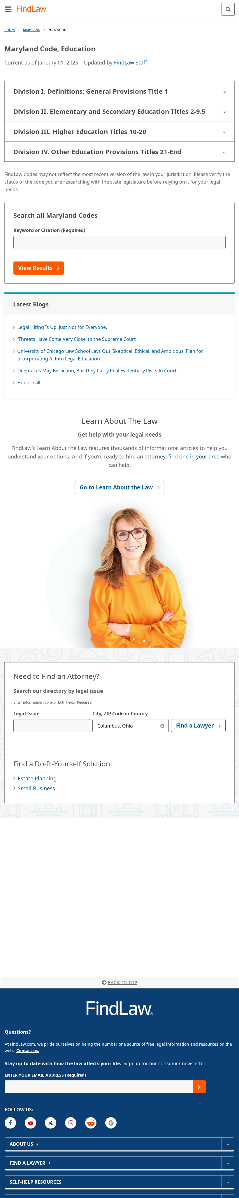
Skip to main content (120, 7)
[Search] (228, 9)
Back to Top (122, 982)
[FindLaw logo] (33, 9)
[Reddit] (90, 1123)
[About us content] (228, 1144)
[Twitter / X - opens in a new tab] (50, 1123)
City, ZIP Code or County (120, 713)
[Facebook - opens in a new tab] (10, 1123)
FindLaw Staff (130, 62)
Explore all (28, 382)
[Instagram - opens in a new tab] (70, 1123)
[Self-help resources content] (228, 1182)
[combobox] (51, 725)
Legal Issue (26, 713)
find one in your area (193, 456)
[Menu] (8, 9)
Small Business (36, 788)
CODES (9, 29)
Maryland (31, 29)
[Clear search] (162, 725)
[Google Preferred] (111, 1123)
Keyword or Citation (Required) (49, 230)
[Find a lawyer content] (228, 1163)
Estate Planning (37, 778)
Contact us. (27, 1050)
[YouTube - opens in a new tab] (30, 1123)
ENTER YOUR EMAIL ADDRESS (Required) (45, 1075)
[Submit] (199, 1086)
